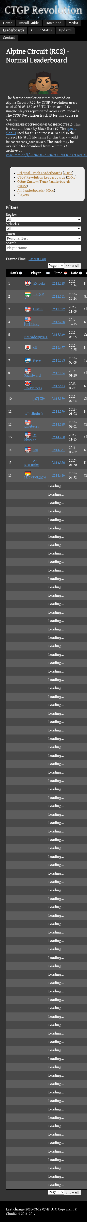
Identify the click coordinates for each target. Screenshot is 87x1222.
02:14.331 (58, 450)
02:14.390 (58, 463)
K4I (35, 347)
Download (54, 23)
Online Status (41, 30)
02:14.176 (58, 411)
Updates (65, 30)
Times (10, 233)
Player (36, 273)
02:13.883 (58, 386)
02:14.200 (58, 437)
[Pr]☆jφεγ (31, 324)
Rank (14, 273)
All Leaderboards (30, 190)
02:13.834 (58, 373)
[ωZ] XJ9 (39, 399)
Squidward (32, 375)
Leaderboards (13, 30)
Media (73, 23)
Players (23, 195)
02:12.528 (58, 283)
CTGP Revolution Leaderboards (41, 177)
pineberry (31, 426)
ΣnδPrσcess (33, 388)
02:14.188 (58, 424)
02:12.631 (58, 296)
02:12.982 (58, 309)
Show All (72, 266)
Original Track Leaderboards (39, 173)
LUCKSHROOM (35, 478)
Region (11, 215)
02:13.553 (58, 360)
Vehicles (12, 224)
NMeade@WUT (36, 337)
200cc (68, 173)
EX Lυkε (39, 283)
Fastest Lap (37, 259)
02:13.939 (58, 399)
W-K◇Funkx (31, 462)
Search (11, 243)
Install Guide (29, 23)
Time (58, 273)
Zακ (35, 450)
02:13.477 (58, 347)
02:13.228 (58, 322)
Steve (37, 360)
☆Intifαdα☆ (33, 414)
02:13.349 (58, 335)
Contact (9, 38)
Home (7, 23)
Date (74, 273)
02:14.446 (58, 475)
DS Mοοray (30, 437)
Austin (38, 309)
